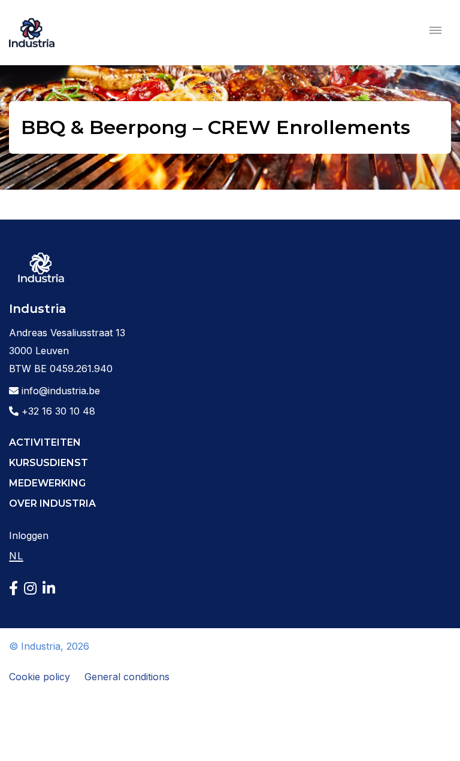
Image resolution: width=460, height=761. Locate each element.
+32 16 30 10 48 (57, 411)
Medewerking (47, 483)
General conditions (127, 677)
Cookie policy (39, 677)
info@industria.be (59, 391)
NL (16, 556)
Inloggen (29, 535)
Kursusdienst (48, 462)
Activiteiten (45, 442)
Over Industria (52, 503)
